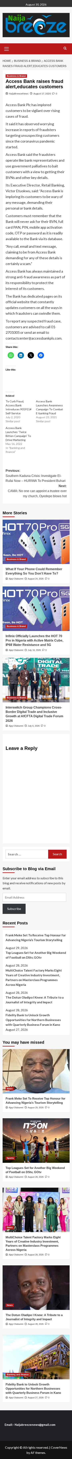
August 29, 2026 (36, 1107)
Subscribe (14, 909)
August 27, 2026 (36, 1397)
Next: (37, 491)
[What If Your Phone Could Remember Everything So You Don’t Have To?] (36, 542)
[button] (7, 48)
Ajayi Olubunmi (16, 579)
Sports (10, 1158)
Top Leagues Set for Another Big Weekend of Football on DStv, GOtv (36, 955)
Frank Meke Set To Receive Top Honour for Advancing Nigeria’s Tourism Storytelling (36, 937)
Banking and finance (18, 1374)
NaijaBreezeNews (19, 93)
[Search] (65, 48)
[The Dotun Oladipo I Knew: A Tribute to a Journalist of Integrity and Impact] (36, 1287)
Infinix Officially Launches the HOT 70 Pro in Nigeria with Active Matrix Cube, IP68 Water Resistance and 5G (34, 640)
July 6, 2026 (34, 726)
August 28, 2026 (36, 1177)
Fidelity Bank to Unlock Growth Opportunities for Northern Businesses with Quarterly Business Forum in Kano (33, 1019)
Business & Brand (16, 76)
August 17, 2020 (42, 93)
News (10, 1088)
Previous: (36, 475)
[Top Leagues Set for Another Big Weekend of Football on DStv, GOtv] (36, 1140)
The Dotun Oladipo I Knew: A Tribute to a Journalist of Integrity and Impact (35, 1000)
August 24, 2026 (36, 579)
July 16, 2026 (34, 650)
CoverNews (59, 1447)
